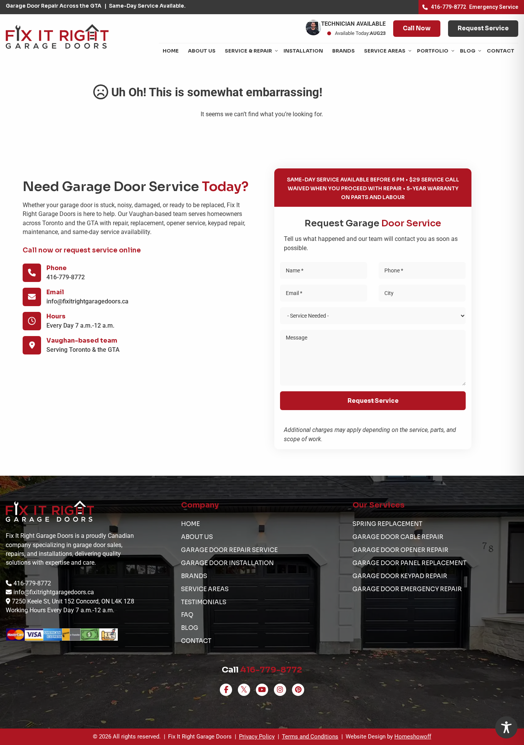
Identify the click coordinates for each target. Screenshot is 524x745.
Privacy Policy (257, 736)
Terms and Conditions (310, 736)
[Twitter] (244, 690)
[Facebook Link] (226, 690)
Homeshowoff (412, 736)
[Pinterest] (298, 690)
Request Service (483, 28)
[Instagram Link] (280, 690)
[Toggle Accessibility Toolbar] (506, 727)
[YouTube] (262, 690)
